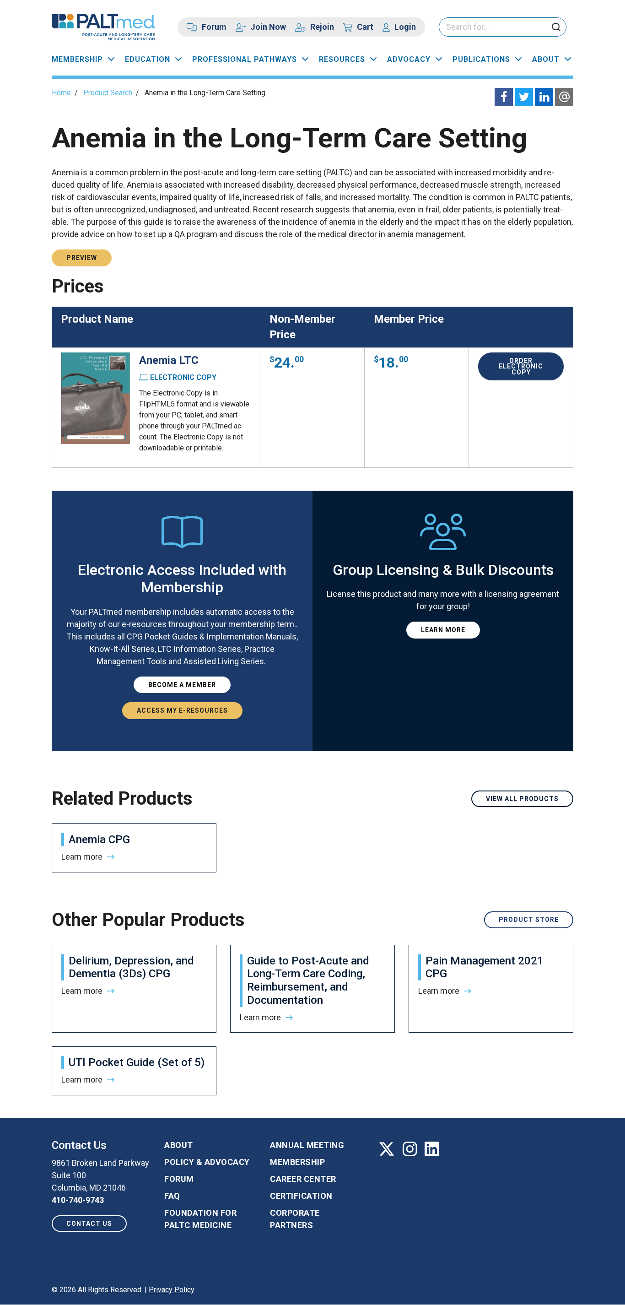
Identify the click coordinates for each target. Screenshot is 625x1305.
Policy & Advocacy (207, 1162)
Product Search (107, 92)
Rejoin (322, 27)
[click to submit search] (556, 27)
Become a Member (182, 684)
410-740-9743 (78, 1200)
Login (405, 27)
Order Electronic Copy (521, 366)
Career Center (303, 1179)
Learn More (443, 630)
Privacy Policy (171, 1289)
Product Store (529, 919)
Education (147, 59)
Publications (481, 59)
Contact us (89, 1223)
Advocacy (409, 59)
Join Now (268, 27)
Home (61, 92)
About (546, 59)
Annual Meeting (307, 1145)
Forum (214, 27)
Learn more (81, 856)
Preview (81, 257)
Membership (77, 59)
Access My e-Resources (182, 710)
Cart (365, 27)
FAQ (172, 1196)
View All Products (522, 798)
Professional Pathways (244, 59)
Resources (342, 59)
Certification (301, 1196)
